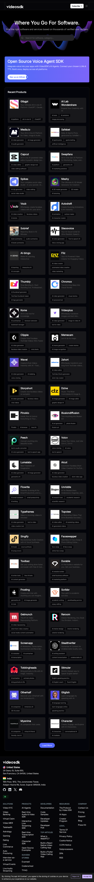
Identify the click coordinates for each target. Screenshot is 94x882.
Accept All (87, 876)
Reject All (75, 876)
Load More (47, 745)
